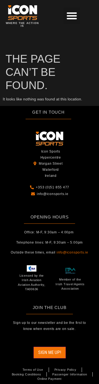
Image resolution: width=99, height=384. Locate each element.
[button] (72, 15)
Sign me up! (49, 352)
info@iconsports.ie (72, 252)
